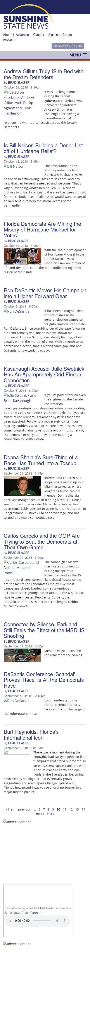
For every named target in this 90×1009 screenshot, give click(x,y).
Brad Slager (18, 82)
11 (64, 809)
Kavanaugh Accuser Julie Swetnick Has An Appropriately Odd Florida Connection (44, 374)
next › (40, 814)
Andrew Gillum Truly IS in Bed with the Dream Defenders (43, 73)
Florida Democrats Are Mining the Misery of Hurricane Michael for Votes (42, 229)
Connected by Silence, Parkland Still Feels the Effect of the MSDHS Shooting (44, 629)
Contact (38, 34)
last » (51, 814)
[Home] (28, 16)
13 (77, 809)
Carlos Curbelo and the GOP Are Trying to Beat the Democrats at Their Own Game (42, 541)
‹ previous (23, 809)
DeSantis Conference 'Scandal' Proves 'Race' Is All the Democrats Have (44, 679)
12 (71, 809)
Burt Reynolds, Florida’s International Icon (31, 734)
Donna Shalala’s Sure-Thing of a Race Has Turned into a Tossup (41, 459)
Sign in (53, 34)
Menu (75, 54)
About (7, 34)
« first (9, 809)
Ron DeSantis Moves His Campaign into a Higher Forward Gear (45, 292)
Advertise (22, 34)
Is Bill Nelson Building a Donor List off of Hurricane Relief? (43, 148)
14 (83, 809)
